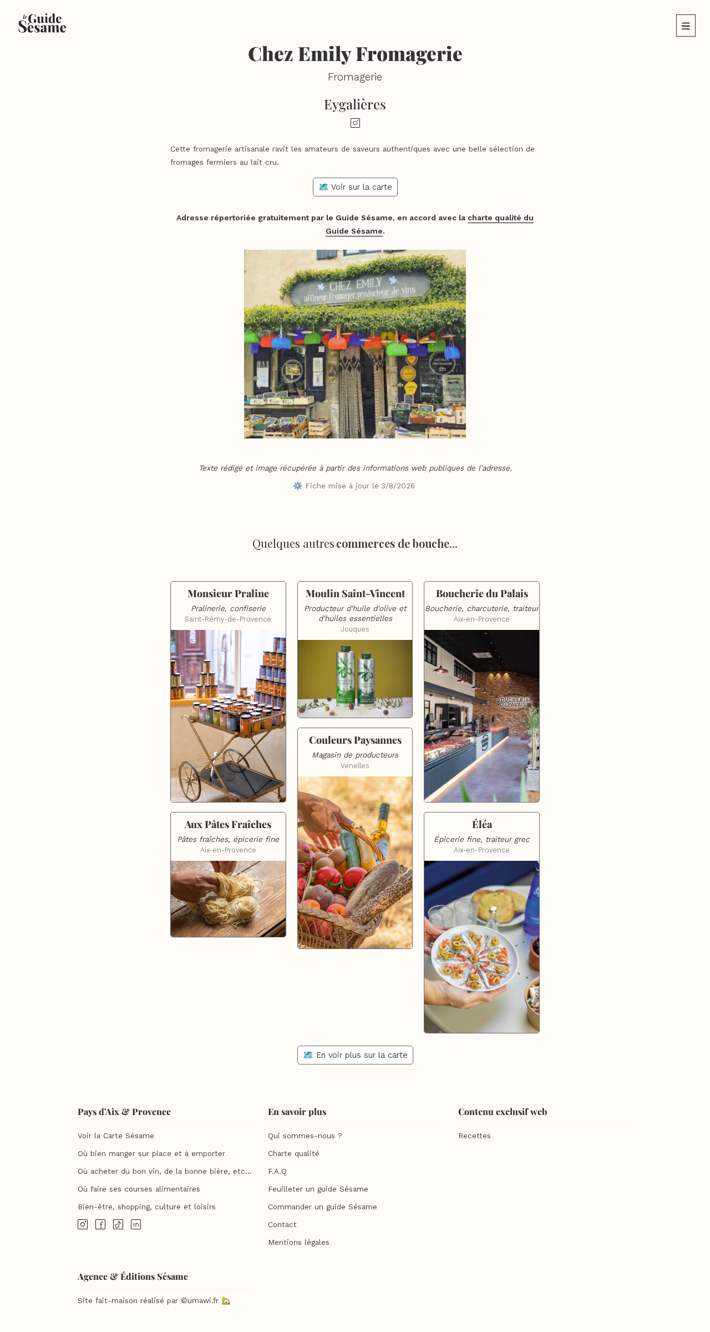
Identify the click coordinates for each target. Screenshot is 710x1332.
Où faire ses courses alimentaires (139, 1189)
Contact (282, 1224)
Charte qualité (294, 1153)
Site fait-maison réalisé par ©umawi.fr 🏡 (154, 1300)
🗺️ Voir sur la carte (355, 187)
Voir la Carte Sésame (116, 1136)
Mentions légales (298, 1242)
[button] (686, 25)
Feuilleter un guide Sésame (318, 1189)
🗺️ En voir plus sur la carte (355, 1055)
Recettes (474, 1136)
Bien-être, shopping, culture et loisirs (147, 1207)
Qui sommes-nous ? (305, 1136)
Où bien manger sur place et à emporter (151, 1153)
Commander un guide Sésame (322, 1207)
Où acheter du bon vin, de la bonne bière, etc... (165, 1171)
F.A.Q (277, 1171)
